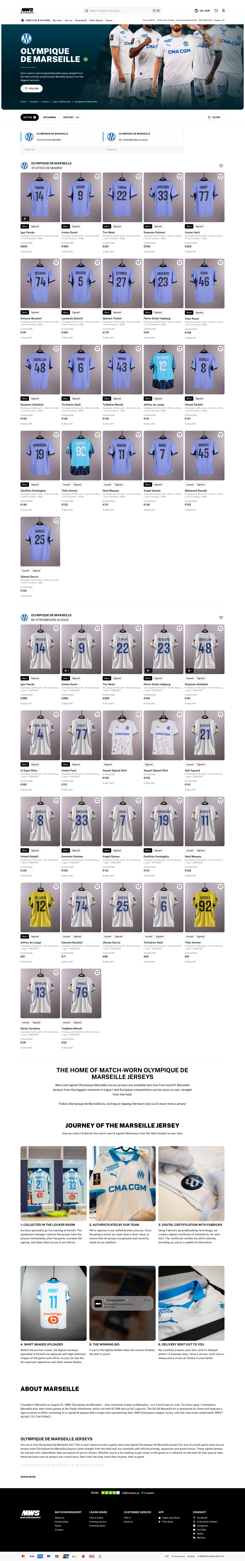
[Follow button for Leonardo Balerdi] (97, 262)
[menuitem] (202, 10)
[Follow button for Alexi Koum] (220, 262)
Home (23, 102)
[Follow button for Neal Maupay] (138, 434)
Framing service (97, 1521)
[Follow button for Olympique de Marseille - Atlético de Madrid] (221, 165)
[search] (122, 10)
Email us (128, 1521)
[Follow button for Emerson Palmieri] (179, 176)
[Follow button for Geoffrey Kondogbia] (56, 434)
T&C (167, 1556)
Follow (33, 88)
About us (59, 1517)
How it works (96, 1517)
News (58, 1525)
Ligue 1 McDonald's (62, 102)
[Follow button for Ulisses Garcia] (56, 520)
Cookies (191, 1556)
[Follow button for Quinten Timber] (138, 262)
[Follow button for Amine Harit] (220, 176)
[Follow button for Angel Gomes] (179, 434)
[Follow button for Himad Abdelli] (220, 348)
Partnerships (61, 1521)
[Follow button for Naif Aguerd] (220, 714)
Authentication (97, 1525)
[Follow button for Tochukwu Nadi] (97, 348)
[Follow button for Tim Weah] (138, 176)
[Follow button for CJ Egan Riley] (56, 714)
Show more (28, 1476)
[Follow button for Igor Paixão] (56, 176)
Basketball (81, 20)
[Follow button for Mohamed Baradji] (220, 434)
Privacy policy (178, 1556)
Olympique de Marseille (86, 102)
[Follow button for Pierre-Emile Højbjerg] (179, 262)
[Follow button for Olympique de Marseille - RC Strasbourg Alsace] (221, 617)
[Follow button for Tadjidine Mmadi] (138, 348)
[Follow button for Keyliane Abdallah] (56, 348)
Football (34, 102)
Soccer (68, 20)
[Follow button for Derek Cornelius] (56, 972)
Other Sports (96, 20)
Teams (109, 20)
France (45, 102)
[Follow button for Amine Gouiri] (97, 176)
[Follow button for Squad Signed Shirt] (138, 714)
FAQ (126, 1517)
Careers (59, 1529)
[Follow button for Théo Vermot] (97, 434)
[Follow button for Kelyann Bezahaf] (56, 262)
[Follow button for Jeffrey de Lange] (179, 348)
